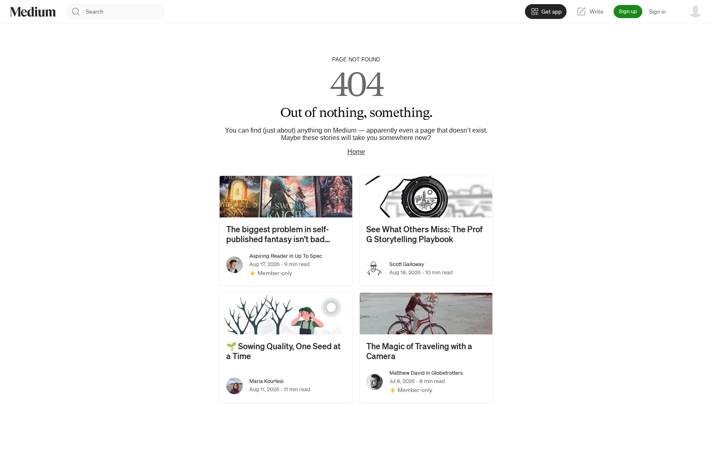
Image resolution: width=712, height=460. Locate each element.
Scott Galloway (406, 264)
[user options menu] (695, 10)
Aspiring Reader (268, 255)
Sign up (628, 11)
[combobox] (125, 11)
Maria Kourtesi (266, 381)
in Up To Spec (305, 255)
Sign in (657, 11)
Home (356, 151)
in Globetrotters (444, 372)
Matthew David (407, 372)
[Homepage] (33, 12)
